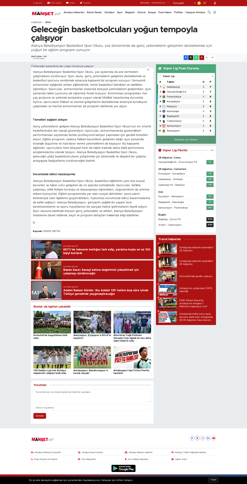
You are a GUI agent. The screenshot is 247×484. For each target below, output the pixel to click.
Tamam (213, 480)
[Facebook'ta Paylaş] (186, 57)
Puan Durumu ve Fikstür (45, 459)
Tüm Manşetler (88, 459)
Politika (178, 12)
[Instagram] (202, 438)
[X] (197, 438)
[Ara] (209, 12)
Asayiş (152, 12)
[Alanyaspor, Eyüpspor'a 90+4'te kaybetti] (92, 322)
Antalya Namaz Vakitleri (140, 452)
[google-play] (123, 468)
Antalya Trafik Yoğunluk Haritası (190, 452)
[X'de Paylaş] (190, 57)
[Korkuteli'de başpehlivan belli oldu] (52, 322)
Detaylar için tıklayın (186, 139)
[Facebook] (192, 438)
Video (72, 3)
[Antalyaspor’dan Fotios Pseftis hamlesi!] (132, 357)
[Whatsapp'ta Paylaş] (196, 57)
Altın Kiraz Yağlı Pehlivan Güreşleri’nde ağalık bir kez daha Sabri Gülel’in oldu (132, 338)
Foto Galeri (55, 3)
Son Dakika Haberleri (138, 459)
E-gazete (38, 3)
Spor (120, 12)
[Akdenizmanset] (46, 12)
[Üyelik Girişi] (213, 3)
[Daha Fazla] (201, 57)
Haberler (36, 22)
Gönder (39, 416)
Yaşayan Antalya (195, 12)
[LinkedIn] (208, 438)
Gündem (109, 12)
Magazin (130, 12)
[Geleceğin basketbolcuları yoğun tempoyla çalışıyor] (92, 66)
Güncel (141, 12)
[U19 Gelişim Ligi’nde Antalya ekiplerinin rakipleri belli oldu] (52, 357)
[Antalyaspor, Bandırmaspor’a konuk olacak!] (92, 357)
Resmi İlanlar (94, 12)
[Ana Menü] (214, 12)
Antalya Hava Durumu (92, 452)
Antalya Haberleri (74, 12)
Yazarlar (87, 3)
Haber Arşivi (181, 459)
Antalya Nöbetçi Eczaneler (48, 452)
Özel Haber (165, 12)
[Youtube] (213, 438)
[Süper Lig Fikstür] (212, 150)
